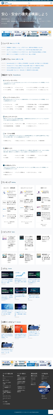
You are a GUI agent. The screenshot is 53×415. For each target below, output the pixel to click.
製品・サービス (6, 380)
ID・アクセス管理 (10, 133)
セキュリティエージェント (33, 380)
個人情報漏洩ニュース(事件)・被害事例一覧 (7, 392)
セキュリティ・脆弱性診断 (9, 187)
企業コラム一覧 (19, 59)
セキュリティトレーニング (26, 187)
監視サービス (8, 148)
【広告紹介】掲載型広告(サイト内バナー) (21, 383)
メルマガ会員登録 (6, 403)
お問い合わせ (44, 398)
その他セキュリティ (10, 165)
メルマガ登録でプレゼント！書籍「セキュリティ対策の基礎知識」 (28, 5)
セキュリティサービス (11, 116)
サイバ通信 (5, 401)
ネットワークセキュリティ (12, 97)
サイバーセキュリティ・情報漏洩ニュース (7, 387)
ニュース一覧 (16, 43)
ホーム (4, 378)
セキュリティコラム (7, 396)
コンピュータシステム (11, 80)
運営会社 (43, 396)
